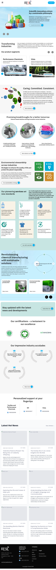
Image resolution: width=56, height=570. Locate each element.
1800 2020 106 (25, 551)
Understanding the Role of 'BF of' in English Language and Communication (41, 492)
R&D (33, 552)
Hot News (22, 447)
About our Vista (33, 27)
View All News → (50, 426)
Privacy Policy (42, 556)
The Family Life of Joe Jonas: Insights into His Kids (41, 452)
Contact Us (51, 2)
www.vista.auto (48, 74)
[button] (47, 308)
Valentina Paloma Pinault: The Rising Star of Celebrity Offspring (13, 453)
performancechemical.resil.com (15, 73)
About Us (34, 550)
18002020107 (29, 411)
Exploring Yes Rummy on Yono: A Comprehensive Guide (41, 527)
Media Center (34, 555)
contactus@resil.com (6, 562)
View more (5, 291)
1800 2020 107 (25, 556)
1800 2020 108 (25, 560)
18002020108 (45, 411)
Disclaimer (42, 553)
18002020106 (12, 412)
